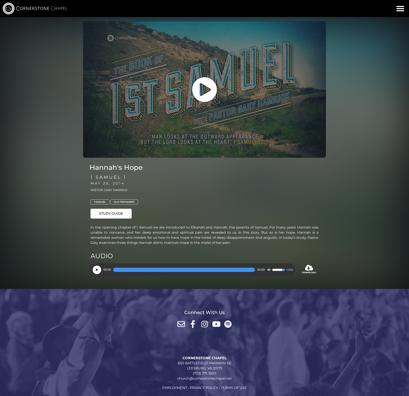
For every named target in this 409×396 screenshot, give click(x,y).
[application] (193, 270)
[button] (400, 8)
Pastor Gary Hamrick (109, 190)
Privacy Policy (204, 388)
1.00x (290, 270)
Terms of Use (234, 388)
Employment (174, 388)
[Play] (97, 270)
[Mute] (269, 270)
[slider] (184, 270)
